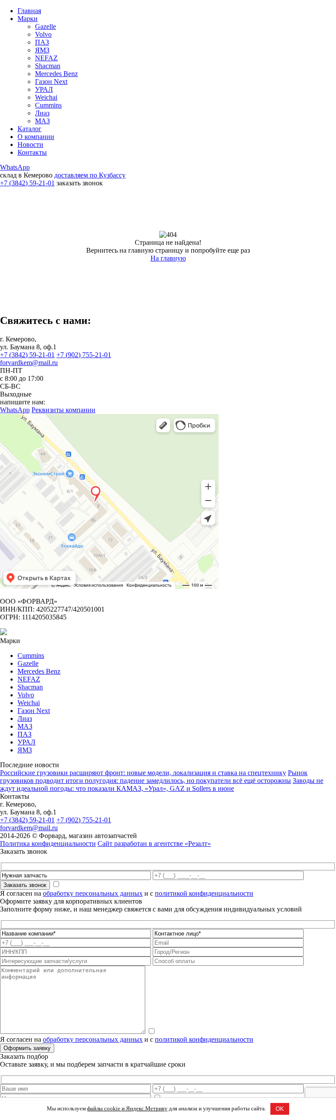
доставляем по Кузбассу (90, 175)
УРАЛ (44, 89)
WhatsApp (15, 167)
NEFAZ (46, 58)
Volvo (43, 34)
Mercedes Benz (56, 73)
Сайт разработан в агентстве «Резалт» (154, 843)
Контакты (32, 152)
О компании (36, 136)
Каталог (30, 128)
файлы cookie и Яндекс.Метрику (127, 1108)
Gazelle (45, 26)
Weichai (46, 97)
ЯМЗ (42, 50)
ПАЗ (42, 42)
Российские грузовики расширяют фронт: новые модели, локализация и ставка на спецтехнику (143, 772)
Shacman (47, 66)
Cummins (48, 105)
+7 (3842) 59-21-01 (27, 183)
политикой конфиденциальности (204, 893)
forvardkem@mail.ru (29, 362)
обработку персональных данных (93, 893)
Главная (29, 10)
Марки (28, 18)
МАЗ (42, 121)
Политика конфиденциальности (48, 843)
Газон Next (51, 81)
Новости (30, 144)
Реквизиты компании (63, 410)
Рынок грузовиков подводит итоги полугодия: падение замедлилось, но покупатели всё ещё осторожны (154, 776)
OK (280, 1109)
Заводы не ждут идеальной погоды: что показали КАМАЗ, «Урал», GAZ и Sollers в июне (161, 784)
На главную (168, 258)
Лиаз (42, 113)
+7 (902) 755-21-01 (83, 354)
